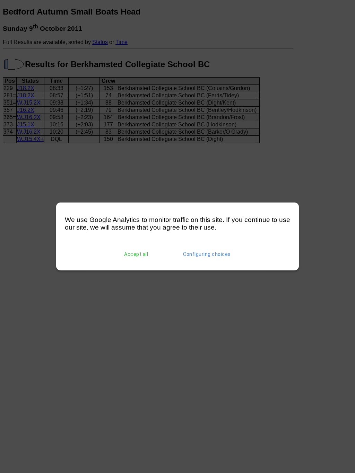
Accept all (136, 254)
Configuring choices (207, 254)
